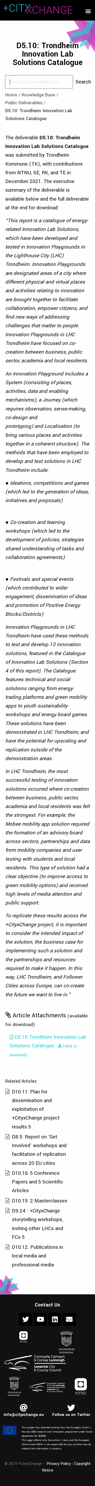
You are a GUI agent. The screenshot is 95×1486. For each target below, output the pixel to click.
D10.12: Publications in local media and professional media (37, 1256)
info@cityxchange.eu (24, 1415)
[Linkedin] (54, 1319)
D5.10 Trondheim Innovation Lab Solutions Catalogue (48, 1041)
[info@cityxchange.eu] (24, 1408)
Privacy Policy (59, 1464)
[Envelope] (69, 1319)
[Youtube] (40, 1319)
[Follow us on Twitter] (71, 1408)
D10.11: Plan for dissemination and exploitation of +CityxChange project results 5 (36, 1109)
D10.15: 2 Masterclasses (39, 1200)
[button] (88, 11)
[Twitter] (25, 1319)
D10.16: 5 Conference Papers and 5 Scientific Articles (37, 1182)
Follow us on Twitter (71, 1415)
